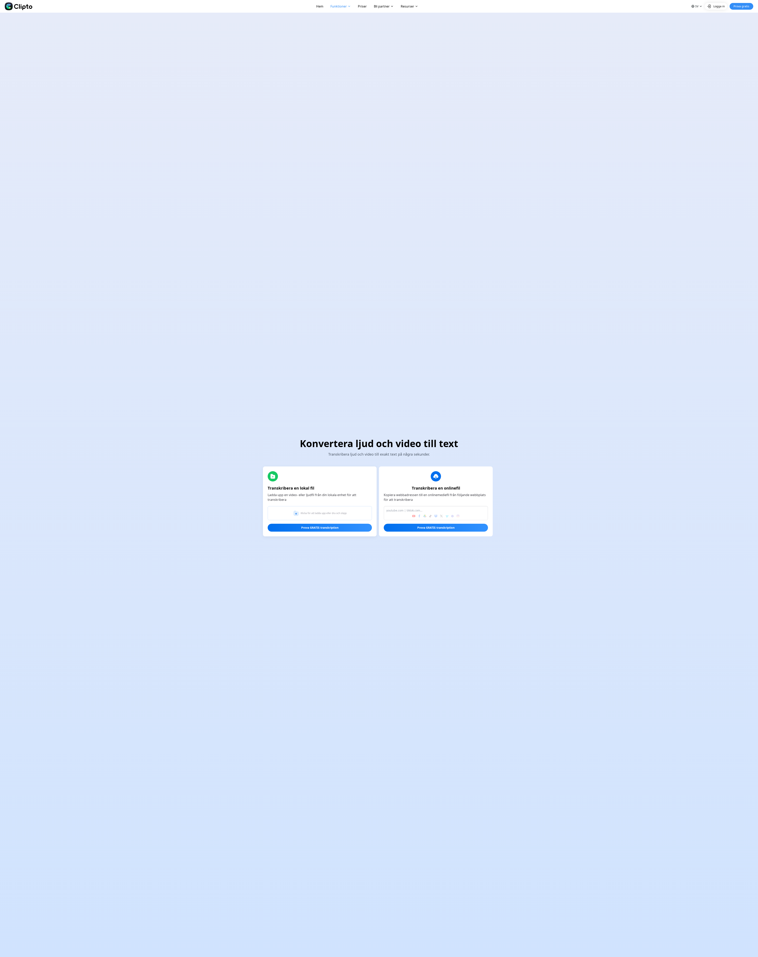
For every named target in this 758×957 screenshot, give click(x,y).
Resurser (407, 6)
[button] (696, 6)
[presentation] (320, 513)
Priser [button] (362, 6)
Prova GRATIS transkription (320, 527)
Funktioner (338, 6)
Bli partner (382, 6)
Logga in (719, 6)
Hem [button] (319, 6)
